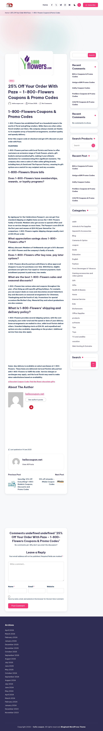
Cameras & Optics (79, 240)
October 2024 (11, 673)
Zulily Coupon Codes (81, 88)
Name (11, 586)
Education (76, 254)
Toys (74, 332)
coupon (75, 245)
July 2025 (9, 662)
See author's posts (35, 400)
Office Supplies (78, 313)
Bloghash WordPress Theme (73, 727)
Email (31, 586)
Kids (74, 304)
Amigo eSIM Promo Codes (83, 82)
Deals (74, 250)
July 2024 (9, 684)
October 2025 (11, 652)
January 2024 (11, 705)
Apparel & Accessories (81, 231)
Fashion (75, 264)
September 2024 (12, 677)
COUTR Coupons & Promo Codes (83, 103)
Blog (74, 236)
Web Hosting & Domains (82, 346)
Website (50, 586)
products (76, 318)
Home (7, 13)
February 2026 (11, 637)
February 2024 (11, 702)
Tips (74, 327)
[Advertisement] (51, 31)
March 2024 (10, 698)
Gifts (11, 81)
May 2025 (9, 670)
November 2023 (12, 712)
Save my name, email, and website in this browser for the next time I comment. (36, 599)
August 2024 (10, 680)
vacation (76, 341)
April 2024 (9, 695)
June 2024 (9, 687)
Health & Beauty (78, 290)
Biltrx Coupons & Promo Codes (82, 75)
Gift (73, 280)
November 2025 (12, 648)
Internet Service (78, 299)
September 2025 (12, 655)
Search (92, 55)
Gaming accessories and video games (82, 274)
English (75, 259)
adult (74, 222)
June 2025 (9, 666)
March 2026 (10, 634)
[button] (90, 5)
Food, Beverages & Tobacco (84, 268)
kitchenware (77, 309)
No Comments (47, 103)
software (76, 323)
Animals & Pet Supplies (81, 226)
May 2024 (9, 691)
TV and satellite (78, 337)
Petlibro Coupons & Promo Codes (83, 95)
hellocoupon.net (34, 393)
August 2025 (10, 659)
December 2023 (12, 709)
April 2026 (9, 630)
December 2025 (12, 644)
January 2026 (11, 641)
